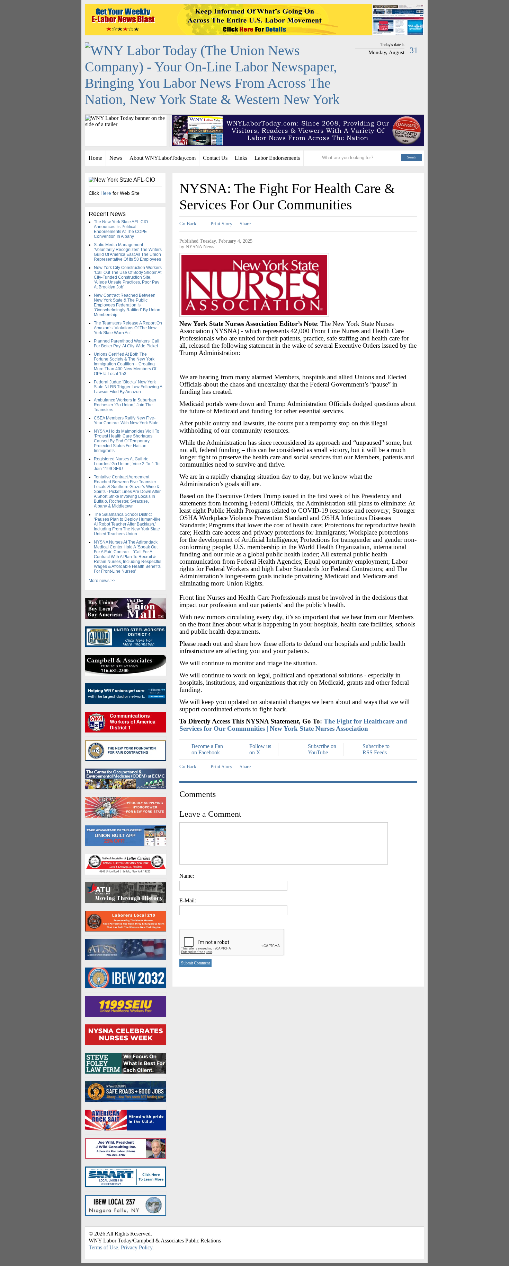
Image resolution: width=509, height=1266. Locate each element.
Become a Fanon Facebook (207, 749)
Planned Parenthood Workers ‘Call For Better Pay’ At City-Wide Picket (126, 343)
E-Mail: (187, 900)
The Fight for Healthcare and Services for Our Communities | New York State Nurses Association (293, 725)
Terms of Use (103, 1247)
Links (241, 158)
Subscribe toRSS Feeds (376, 749)
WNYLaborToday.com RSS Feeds (379, 1235)
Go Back (187, 223)
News (115, 158)
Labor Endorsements (277, 158)
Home (95, 158)
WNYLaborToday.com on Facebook (391, 1235)
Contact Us (215, 158)
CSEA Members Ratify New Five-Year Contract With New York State (126, 420)
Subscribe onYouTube (322, 749)
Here (105, 193)
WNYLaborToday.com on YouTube (409, 1235)
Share (245, 223)
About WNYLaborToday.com (163, 158)
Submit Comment (195, 963)
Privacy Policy (136, 1247)
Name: (186, 876)
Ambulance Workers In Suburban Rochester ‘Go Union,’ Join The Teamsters (125, 405)
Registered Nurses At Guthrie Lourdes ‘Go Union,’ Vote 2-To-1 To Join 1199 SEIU (127, 464)
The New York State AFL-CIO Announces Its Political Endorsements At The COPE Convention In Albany (121, 229)
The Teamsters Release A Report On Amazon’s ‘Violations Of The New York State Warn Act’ (128, 328)
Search (411, 157)
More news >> (102, 580)
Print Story (221, 223)
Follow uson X (260, 749)
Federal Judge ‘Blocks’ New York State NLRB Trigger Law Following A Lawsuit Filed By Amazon (128, 387)
